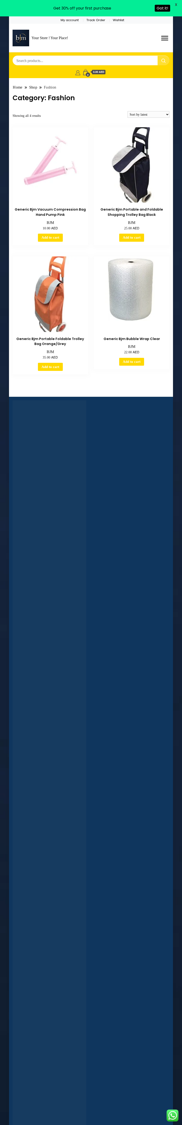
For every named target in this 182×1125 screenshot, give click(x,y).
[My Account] (77, 72)
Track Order (95, 20)
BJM (50, 223)
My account (70, 20)
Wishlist (118, 20)
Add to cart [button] (50, 237)
